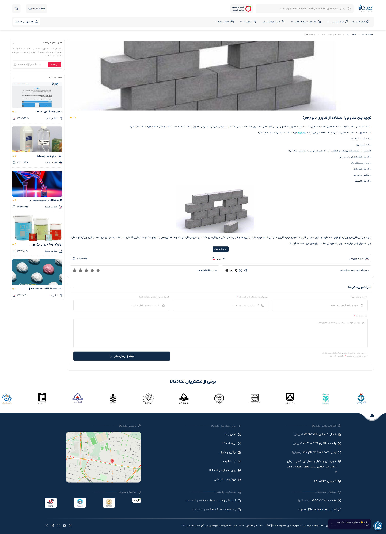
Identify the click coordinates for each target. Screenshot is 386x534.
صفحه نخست (358, 21)
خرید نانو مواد (220, 249)
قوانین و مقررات (227, 452)
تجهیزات (248, 21)
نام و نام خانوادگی (359, 297)
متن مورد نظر (361, 315)
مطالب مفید (223, 21)
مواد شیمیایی (337, 21)
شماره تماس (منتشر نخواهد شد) (154, 297)
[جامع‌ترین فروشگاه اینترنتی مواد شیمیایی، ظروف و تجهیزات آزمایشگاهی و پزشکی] (366, 8)
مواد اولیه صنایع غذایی (305, 21)
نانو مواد (302, 132)
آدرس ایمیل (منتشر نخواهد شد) (252, 297)
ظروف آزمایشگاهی (271, 21)
